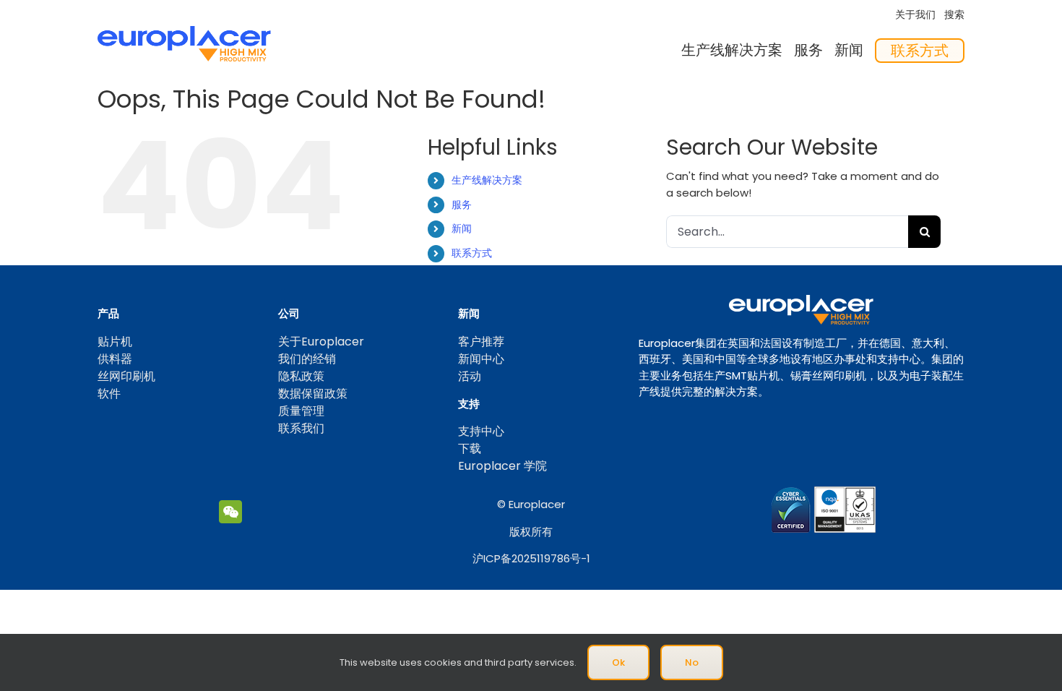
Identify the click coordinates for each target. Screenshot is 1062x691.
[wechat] (230, 511)
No (692, 662)
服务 (462, 204)
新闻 (462, 228)
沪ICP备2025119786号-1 (531, 558)
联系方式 (472, 253)
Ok (618, 662)
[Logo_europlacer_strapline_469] (184, 31)
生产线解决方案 (487, 180)
